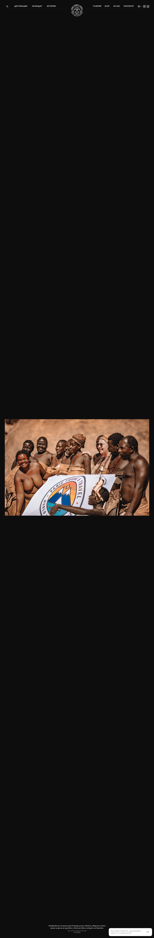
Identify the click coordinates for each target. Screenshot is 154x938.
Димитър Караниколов (77, 931)
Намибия (77, 932)
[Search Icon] (7, 6)
